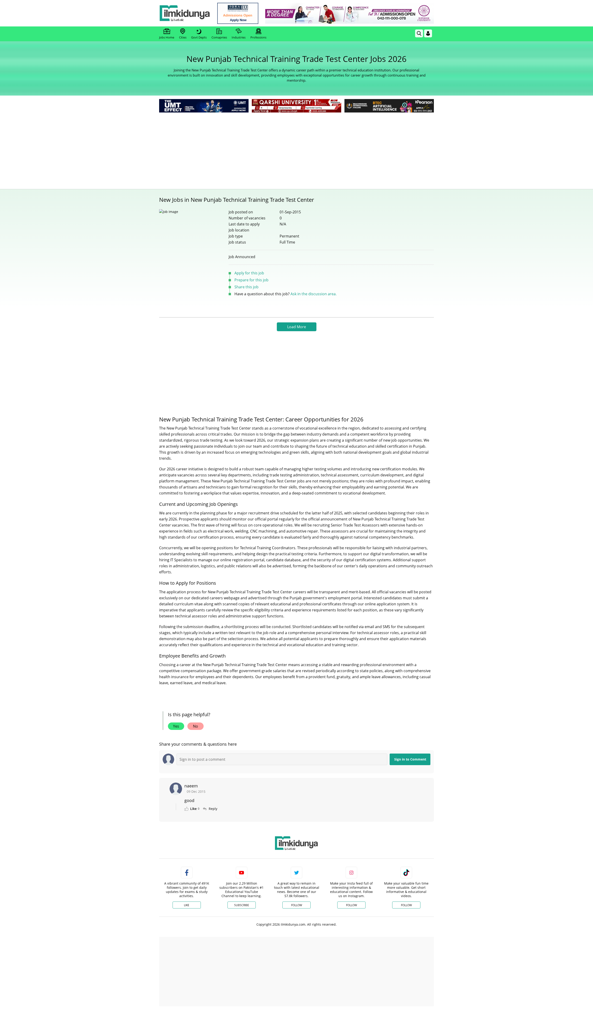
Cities (182, 37)
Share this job (246, 286)
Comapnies (219, 37)
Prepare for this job (251, 279)
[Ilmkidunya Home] (184, 13)
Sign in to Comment (410, 759)
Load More (296, 326)
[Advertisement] (296, 148)
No (195, 726)
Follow (296, 905)
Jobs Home (166, 37)
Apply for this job (249, 273)
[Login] (428, 33)
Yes (176, 726)
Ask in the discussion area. (313, 293)
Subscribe (241, 905)
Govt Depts (199, 37)
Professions (258, 37)
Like (186, 905)
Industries (239, 37)
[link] (237, 13)
